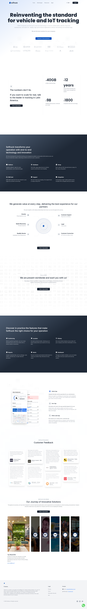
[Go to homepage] (11, 86)
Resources (46, 2)
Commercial (70, 589)
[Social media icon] (77, 600)
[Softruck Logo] (13, 3)
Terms (49, 589)
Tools (34, 2)
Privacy (49, 587)
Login (75, 2)
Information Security (52, 591)
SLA (49, 593)
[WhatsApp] (83, 605)
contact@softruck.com (70, 587)
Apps (52, 2)
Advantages (39, 2)
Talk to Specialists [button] (16, 105)
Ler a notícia (20, 561)
